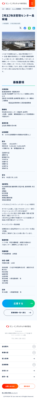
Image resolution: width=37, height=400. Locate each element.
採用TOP (8, 9)
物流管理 (6, 23)
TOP (3, 9)
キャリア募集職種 (16, 9)
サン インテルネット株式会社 (14, 3)
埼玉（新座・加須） (15, 23)
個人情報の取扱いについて (10, 393)
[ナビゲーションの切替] (32, 3)
